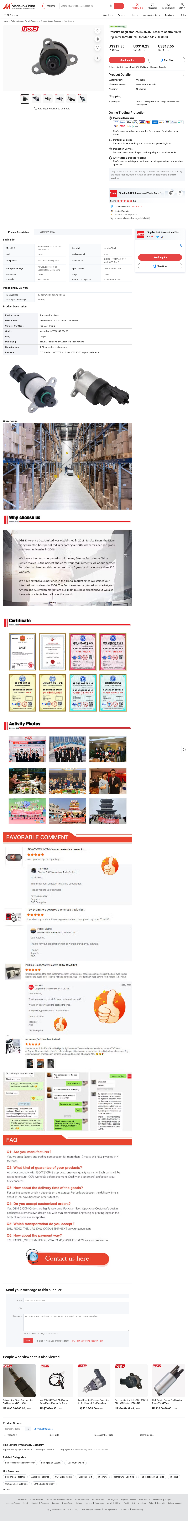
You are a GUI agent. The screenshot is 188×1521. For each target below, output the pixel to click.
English (25, 1503)
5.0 (149, 236)
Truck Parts (53, 1434)
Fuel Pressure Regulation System (20, 1462)
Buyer (120, 15)
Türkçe (151, 1503)
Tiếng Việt (161, 1503)
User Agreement (110, 1509)
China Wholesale (82, 1499)
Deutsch (88, 1503)
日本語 (126, 1503)
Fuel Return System (75, 1462)
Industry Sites (113, 1499)
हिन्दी (133, 1503)
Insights (168, 1499)
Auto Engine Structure (52, 21)
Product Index (144, 1499)
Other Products (146, 1434)
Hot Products (9, 1434)
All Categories (13, 15)
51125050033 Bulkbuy (44, 1483)
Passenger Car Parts (103, 1434)
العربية (109, 1503)
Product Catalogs (44, 1428)
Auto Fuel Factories (40, 1476)
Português (45, 1503)
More (5, 1489)
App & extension (150, 15)
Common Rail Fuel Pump (16, 1483)
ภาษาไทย (142, 1503)
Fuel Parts (102, 1476)
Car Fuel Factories (63, 1476)
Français (55, 1503)
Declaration (124, 1509)
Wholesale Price (98, 1499)
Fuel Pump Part (85, 1476)
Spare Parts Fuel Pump (124, 1476)
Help (134, 15)
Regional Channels (128, 1499)
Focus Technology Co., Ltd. (75, 1509)
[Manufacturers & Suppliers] (19, 6)
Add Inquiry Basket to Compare (54, 108)
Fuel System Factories (15, 1476)
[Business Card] (180, 244)
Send (28, 1340)
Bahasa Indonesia (175, 1503)
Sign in (182, 7)
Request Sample (158, 67)
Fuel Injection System (51, 1462)
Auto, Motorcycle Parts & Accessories (25, 21)
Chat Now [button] (168, 60)
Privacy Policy (137, 1509)
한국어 (117, 1503)
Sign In (113, 218)
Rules (183, 15)
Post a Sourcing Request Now (87, 1340)
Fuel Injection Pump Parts (152, 1476)
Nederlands (99, 1503)
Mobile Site (157, 1499)
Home (5, 21)
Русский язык (67, 1503)
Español (34, 1503)
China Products (36, 1499)
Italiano (79, 1503)
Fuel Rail (174, 1476)
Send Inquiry (127, 60)
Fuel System (69, 21)
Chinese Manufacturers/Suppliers (59, 1499)
